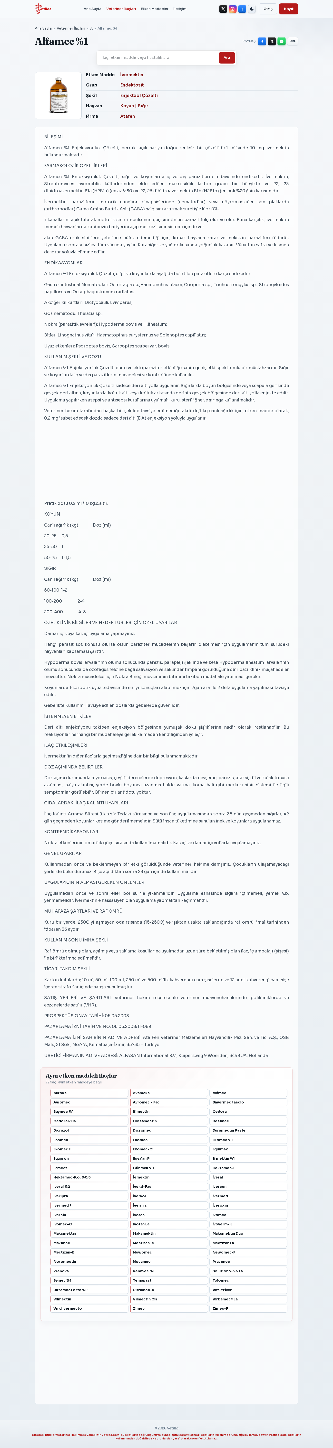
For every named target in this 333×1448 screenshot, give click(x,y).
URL (293, 41)
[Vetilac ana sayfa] (43, 8)
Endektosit (132, 85)
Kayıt (289, 9)
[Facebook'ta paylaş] (262, 41)
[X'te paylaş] (272, 41)
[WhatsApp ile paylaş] (281, 41)
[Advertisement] (166, 460)
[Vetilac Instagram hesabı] (233, 9)
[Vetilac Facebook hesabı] (242, 9)
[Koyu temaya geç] (252, 9)
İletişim (179, 9)
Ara (227, 57)
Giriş (268, 9)
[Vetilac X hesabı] (223, 9)
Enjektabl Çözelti (139, 95)
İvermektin (131, 74)
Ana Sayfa (92, 9)
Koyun (127, 105)
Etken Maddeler (154, 9)
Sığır (143, 105)
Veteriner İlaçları (121, 9)
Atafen (127, 116)
